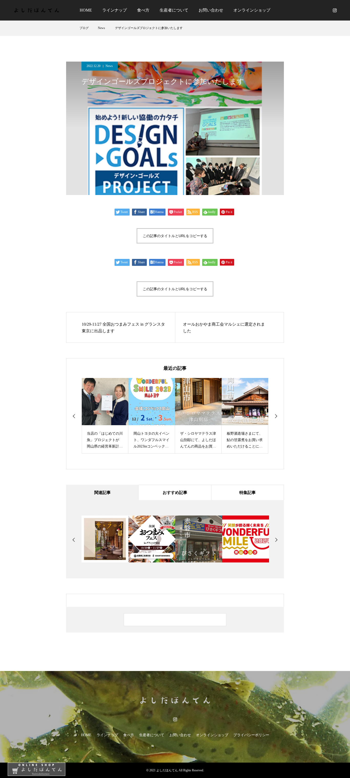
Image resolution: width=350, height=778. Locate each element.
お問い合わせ (211, 10)
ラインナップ (114, 10)
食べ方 (143, 10)
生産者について (174, 10)
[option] (105, 416)
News (109, 66)
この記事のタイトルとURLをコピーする (175, 236)
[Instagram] (334, 10)
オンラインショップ (251, 10)
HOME (86, 10)
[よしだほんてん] (36, 10)
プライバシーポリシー (251, 735)
